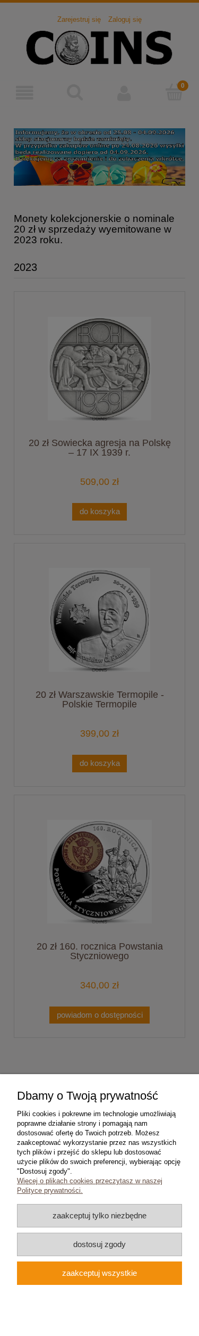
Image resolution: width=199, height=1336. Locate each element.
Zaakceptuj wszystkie (99, 1272)
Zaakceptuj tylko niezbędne (99, 1215)
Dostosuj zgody (99, 1244)
